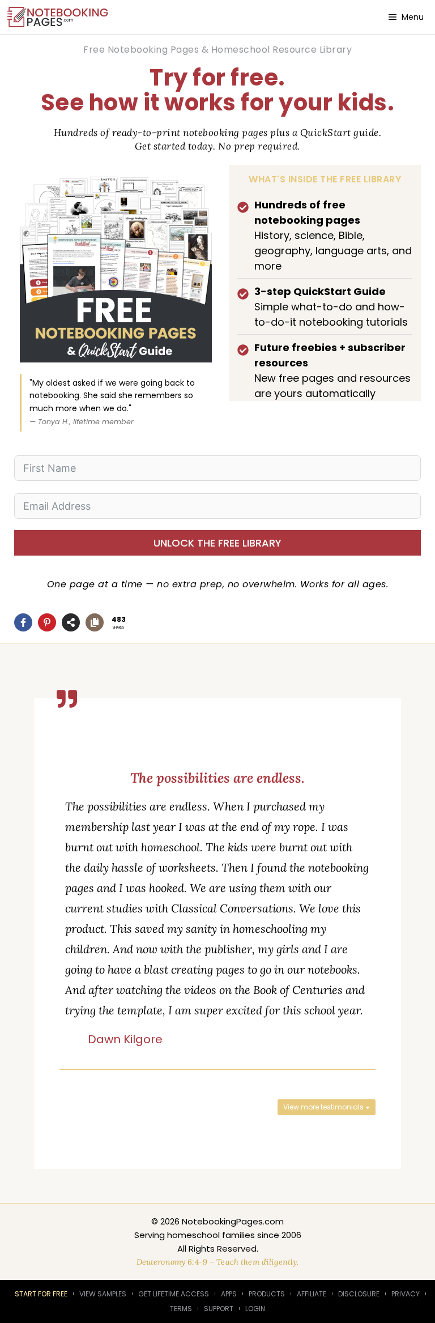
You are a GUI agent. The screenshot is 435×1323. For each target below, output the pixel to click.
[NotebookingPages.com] (59, 17)
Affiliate (311, 1294)
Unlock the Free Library (217, 543)
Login (255, 1308)
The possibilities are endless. (217, 778)
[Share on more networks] (71, 622)
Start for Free (41, 1294)
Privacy (405, 1294)
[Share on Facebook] (23, 622)
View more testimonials (324, 1107)
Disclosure (358, 1294)
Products (267, 1294)
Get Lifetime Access (173, 1294)
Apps (229, 1294)
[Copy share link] (95, 622)
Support (218, 1308)
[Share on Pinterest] (47, 622)
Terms (181, 1308)
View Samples (102, 1294)
